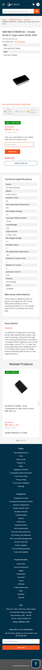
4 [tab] (23, 440)
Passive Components (21, 505)
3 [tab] (21, 440)
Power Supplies (21, 545)
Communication (21, 515)
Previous (3, 403)
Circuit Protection (21, 542)
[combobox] (21, 11)
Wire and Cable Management (21, 538)
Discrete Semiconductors (21, 532)
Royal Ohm (21, 564)
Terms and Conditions (21, 483)
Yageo (21, 570)
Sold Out (9, 158)
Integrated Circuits (21, 498)
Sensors (21, 518)
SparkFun (21, 594)
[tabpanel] (21, 402)
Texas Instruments (21, 567)
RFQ (21, 456)
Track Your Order (21, 476)
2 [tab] (19, 440)
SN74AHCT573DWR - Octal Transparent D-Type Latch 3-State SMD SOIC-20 (19, 408)
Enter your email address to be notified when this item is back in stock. (19, 138)
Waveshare (21, 574)
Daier (21, 591)
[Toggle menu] (3, 4)
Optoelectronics (21, 525)
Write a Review (19, 41)
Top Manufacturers (21, 452)
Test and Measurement (21, 548)
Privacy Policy (21, 479)
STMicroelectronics (21, 587)
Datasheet (8, 328)
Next (38, 403)
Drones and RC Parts (21, 508)
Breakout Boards (21, 511)
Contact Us (21, 463)
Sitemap (21, 486)
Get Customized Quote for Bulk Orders (16, 104)
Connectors (21, 521)
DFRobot (21, 584)
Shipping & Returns (21, 469)
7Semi (21, 580)
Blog (21, 466)
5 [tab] (25, 440)
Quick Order (21, 459)
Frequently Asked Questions (21, 473)
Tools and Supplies (21, 552)
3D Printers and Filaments (21, 535)
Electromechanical (21, 528)
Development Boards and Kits (21, 501)
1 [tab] (17, 440)
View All (21, 597)
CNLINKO (21, 577)
